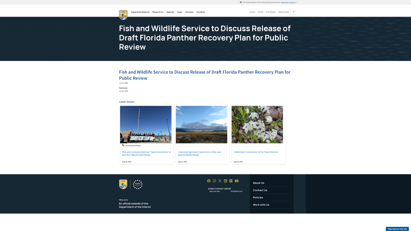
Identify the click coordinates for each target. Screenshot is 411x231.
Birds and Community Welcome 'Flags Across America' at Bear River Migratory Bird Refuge (146, 153)
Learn (179, 12)
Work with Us (261, 204)
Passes (252, 12)
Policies (258, 197)
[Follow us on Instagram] (215, 181)
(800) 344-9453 (214, 191)
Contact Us (260, 190)
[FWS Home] (123, 15)
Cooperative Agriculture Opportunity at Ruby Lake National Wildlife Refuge (199, 153)
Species (170, 12)
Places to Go (158, 12)
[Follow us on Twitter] (220, 181)
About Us (258, 183)
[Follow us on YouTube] (237, 181)
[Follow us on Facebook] (209, 181)
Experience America (140, 12)
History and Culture (133, 145)
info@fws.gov (236, 191)
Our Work (201, 12)
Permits (260, 12)
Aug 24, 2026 (126, 162)
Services (189, 12)
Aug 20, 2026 (238, 162)
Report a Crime (283, 12)
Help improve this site (397, 229)
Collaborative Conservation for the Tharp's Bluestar (256, 152)
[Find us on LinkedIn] (226, 181)
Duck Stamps (270, 12)
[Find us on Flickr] (231, 181)
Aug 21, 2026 (182, 162)
